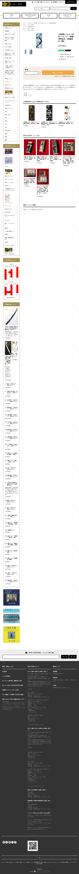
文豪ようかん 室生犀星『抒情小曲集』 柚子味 (12, 523)
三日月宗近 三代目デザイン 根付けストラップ (12, 423)
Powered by (31, 871)
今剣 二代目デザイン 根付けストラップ (12, 468)
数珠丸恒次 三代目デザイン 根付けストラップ (12, 430)
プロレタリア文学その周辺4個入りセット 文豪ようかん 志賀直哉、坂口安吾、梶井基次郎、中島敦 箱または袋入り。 (30, 181)
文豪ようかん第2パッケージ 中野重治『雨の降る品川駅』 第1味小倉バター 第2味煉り (43, 158)
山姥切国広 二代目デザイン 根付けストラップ (12, 581)
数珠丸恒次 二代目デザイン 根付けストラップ (12, 408)
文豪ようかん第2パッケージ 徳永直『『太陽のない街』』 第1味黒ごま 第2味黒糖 (56, 158)
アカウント (47, 2)
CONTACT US (67, 15)
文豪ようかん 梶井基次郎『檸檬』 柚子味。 (12, 454)
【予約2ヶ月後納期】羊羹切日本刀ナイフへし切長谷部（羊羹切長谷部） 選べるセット (8, 360)
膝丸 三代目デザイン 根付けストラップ (12, 508)
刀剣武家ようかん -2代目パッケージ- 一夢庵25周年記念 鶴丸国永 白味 (67, 123)
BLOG (48, 15)
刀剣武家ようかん (31, 26)
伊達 (32, 28)
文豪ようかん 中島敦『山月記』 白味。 (12, 461)
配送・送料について (21, 862)
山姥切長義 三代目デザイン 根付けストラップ (12, 437)
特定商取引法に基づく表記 (68, 76)
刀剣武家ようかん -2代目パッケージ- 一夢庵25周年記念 (44, 23)
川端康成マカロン (11, 530)
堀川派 (32, 30)
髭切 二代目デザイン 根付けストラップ (14, 355)
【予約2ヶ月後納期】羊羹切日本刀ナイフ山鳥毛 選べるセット (12, 484)
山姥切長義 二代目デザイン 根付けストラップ (12, 415)
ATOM (41, 863)
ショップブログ (72, 862)
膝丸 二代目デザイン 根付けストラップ (12, 384)
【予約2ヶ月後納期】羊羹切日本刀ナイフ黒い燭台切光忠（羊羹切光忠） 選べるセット (11, 328)
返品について (58, 76)
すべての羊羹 (30, 24)
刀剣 (29, 28)
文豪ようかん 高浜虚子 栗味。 (12, 551)
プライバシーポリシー (52, 862)
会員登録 (55, 2)
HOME (12, 15)
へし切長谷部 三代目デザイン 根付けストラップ (12, 446)
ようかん (29, 23)
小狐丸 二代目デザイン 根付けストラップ (12, 566)
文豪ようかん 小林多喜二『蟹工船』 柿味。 (12, 537)
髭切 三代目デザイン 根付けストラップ (12, 501)
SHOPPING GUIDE (30, 15)
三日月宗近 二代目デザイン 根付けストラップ (12, 401)
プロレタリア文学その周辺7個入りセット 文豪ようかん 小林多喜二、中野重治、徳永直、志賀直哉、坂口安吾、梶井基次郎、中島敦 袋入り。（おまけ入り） (43, 190)
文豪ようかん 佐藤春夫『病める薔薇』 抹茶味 (12, 544)
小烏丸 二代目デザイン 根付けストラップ (12, 573)
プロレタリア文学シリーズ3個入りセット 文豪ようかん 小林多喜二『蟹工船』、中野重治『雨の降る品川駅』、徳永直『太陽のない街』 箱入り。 (69, 160)
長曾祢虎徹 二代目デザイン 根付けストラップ (12, 476)
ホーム (24, 23)
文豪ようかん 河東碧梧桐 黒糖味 (12, 559)
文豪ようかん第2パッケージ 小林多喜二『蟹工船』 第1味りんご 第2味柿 (30, 158)
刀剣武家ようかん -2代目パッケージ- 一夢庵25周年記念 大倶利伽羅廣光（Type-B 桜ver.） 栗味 (49, 123)
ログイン (62, 2)
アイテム (71, 2)
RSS (38, 863)
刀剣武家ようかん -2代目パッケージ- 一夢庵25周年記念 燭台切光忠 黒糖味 (31, 123)
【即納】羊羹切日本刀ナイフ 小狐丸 (12, 516)
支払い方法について (10, 862)
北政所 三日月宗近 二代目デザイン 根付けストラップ (12, 393)
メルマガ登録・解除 (38, 2)
